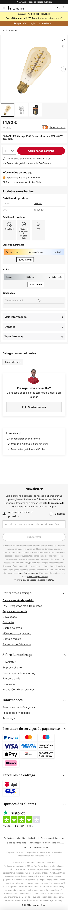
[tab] (34, 619)
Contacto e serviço (17, 593)
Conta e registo (12, 639)
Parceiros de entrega (19, 775)
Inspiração (9, 689)
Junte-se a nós (11, 678)
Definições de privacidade (15, 838)
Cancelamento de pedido (18, 600)
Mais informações (15, 316)
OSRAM (38, 203)
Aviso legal (9, 718)
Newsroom (9, 684)
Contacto (8, 622)
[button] (7, 110)
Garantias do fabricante (17, 644)
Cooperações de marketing (19, 673)
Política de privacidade (37, 576)
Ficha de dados (57, 127)
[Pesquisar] (58, 7)
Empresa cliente (12, 667)
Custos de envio (12, 628)
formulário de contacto (28, 573)
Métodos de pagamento (17, 633)
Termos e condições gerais (19, 707)
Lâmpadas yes (12, 362)
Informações (13, 700)
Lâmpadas (11, 30)
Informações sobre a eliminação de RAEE (46, 842)
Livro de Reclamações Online (35, 847)
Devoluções (10, 617)
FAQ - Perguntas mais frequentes (22, 606)
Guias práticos (25, 689)
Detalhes (9, 326)
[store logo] (18, 7)
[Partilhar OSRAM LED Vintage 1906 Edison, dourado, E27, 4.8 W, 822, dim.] (63, 46)
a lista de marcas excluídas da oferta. (37, 579)
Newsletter (9, 662)
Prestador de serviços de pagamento (31, 728)
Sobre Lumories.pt (17, 655)
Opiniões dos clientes (19, 804)
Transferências (13, 336)
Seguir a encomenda (15, 611)
